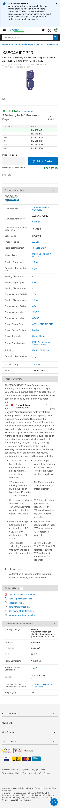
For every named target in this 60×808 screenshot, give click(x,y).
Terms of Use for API (31, 773)
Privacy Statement (10, 769)
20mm (35, 262)
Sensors (39, 44)
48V (34, 306)
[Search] (55, 37)
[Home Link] (22, 30)
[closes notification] (56, 3)
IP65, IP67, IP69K (40, 350)
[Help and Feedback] (54, 802)
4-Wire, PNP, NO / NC (42, 324)
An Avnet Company (11, 788)
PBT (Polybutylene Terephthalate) (41, 343)
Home (5, 44)
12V (34, 294)
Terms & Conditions (11, 773)
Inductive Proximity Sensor (41, 254)
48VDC (35, 318)
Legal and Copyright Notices (33, 769)
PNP (34, 282)
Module (35, 330)
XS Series (37, 242)
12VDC (35, 312)
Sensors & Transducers (22, 44)
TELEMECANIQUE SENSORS (41, 208)
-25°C (35, 357)
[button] (4, 30)
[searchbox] (27, 37)
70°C (34, 269)
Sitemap (47, 773)
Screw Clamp (38, 336)
